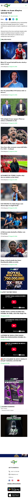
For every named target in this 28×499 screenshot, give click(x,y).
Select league (4, 408)
